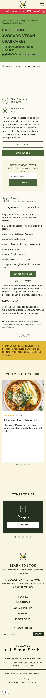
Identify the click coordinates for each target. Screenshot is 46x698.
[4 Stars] (12, 54)
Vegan (4, 327)
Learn (5, 583)
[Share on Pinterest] (28, 335)
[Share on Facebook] (18, 335)
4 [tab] (28, 464)
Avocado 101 (23, 619)
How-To (23, 613)
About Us (7, 662)
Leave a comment (31, 55)
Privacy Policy (29, 679)
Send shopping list (23, 274)
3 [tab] (25, 464)
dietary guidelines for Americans (21, 313)
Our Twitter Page (19, 649)
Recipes (23, 597)
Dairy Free (19, 325)
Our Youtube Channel (24, 649)
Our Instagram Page (15, 649)
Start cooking (23, 153)
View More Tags (32, 321)
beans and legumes (18, 321)
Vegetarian (11, 327)
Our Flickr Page (33, 649)
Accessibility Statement (17, 682)
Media (32, 666)
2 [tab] (21, 464)
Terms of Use (17, 679)
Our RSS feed (38, 649)
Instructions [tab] (33, 207)
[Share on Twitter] (23, 335)
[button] (27, 102)
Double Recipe (17, 201)
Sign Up (23, 183)
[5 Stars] (15, 54)
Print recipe (25, 281)
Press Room (17, 662)
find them (28, 587)
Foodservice (23, 666)
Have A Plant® (35, 325)
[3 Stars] (9, 54)
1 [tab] (17, 464)
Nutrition (23, 602)
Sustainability (23, 608)
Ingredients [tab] (12, 207)
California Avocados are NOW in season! (23, 11)
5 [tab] (30, 537)
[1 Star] (3, 54)
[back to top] (5, 692)
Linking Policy (32, 682)
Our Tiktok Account (6, 649)
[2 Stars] (6, 54)
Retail (15, 666)
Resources (27, 662)
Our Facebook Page (10, 649)
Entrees (26, 325)
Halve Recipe (32, 201)
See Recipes (23, 524)
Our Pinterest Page (29, 649)
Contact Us (38, 662)
